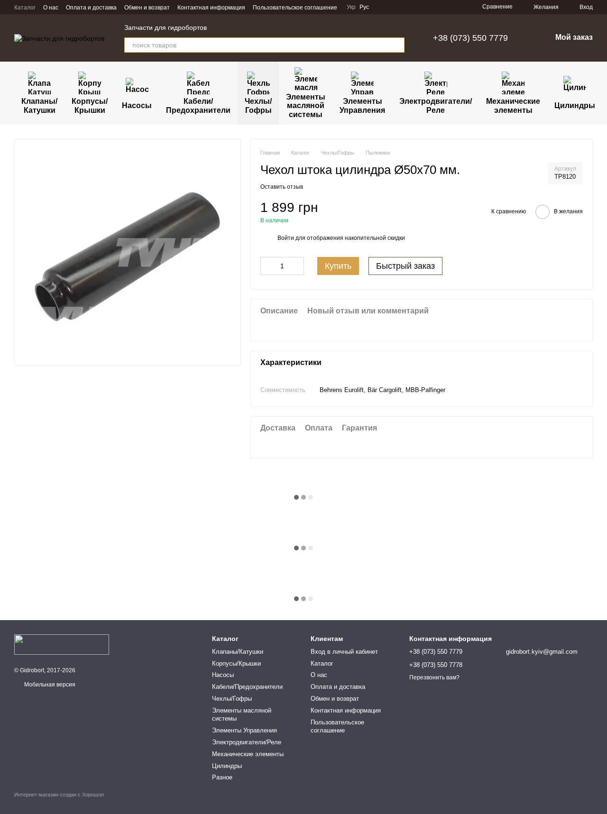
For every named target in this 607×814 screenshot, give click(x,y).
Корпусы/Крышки (90, 105)
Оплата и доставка (91, 7)
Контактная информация (211, 7)
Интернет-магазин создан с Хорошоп (59, 794)
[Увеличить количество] (297, 265)
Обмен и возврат (147, 7)
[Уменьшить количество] (267, 265)
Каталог (25, 7)
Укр (351, 7)
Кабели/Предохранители (198, 105)
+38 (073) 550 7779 (470, 38)
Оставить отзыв (281, 186)
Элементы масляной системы (305, 106)
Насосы (137, 105)
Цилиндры (574, 105)
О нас (50, 7)
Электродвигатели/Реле (435, 105)
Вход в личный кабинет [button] (344, 651)
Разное (222, 777)
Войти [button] (285, 238)
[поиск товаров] (397, 45)
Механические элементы (513, 105)
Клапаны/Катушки (39, 105)
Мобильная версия (49, 684)
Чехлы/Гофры (258, 105)
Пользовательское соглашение (295, 7)
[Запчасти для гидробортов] (61, 644)
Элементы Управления (362, 105)
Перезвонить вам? (434, 677)
